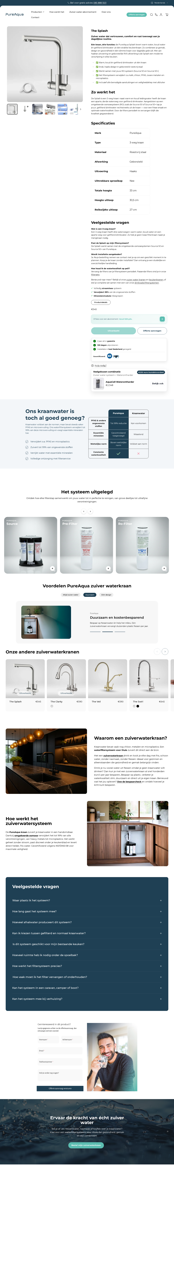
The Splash (15, 701)
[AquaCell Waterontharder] (98, 383)
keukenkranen (156, 280)
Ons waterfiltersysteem (86, 1203)
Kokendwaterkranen (54, 1196)
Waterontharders (52, 1192)
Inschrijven (148, 1232)
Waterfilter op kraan (85, 1211)
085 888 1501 (99, 3)
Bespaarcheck (82, 1188)
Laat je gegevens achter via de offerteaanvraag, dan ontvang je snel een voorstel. (57, 1029)
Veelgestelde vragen (116, 1192)
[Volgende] (76, 68)
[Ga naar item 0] (12, 109)
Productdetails (100, 302)
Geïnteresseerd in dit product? (54, 1024)
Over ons (110, 1184)
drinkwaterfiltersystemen (147, 283)
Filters (47, 1207)
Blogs (78, 1215)
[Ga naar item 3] (37, 109)
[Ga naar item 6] (75, 109)
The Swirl (138, 701)
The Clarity (56, 701)
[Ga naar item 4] (50, 109)
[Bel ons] (156, 14)
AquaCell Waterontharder (120, 382)
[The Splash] (25, 678)
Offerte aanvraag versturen (60, 1088)
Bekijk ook (157, 383)
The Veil (96, 701)
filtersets (95, 275)
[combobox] (159, 3)
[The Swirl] (148, 678)
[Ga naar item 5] (62, 109)
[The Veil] (107, 678)
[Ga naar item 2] (25, 109)
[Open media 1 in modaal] (45, 64)
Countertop (50, 1188)
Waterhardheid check (85, 1192)
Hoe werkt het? (82, 1184)
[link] (86, 1145)
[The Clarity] (66, 678)
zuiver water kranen (136, 280)
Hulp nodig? (101, 365)
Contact (110, 1188)
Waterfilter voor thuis (85, 1207)
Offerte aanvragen (137, 15)
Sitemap (110, 1215)
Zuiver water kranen (54, 1184)
